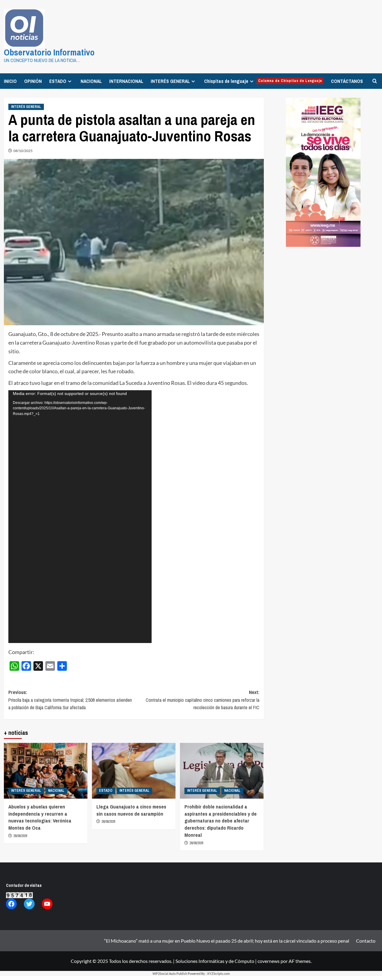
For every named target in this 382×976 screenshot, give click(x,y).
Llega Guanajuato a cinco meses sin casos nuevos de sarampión (131, 810)
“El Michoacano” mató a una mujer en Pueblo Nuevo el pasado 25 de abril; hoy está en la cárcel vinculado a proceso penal (226, 941)
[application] (80, 516)
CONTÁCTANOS (347, 81)
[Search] (374, 81)
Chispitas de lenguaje (263, 81)
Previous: (70, 700)
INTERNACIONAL (126, 81)
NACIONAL (91, 81)
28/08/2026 (20, 836)
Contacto (365, 941)
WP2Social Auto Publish (170, 973)
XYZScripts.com (218, 973)
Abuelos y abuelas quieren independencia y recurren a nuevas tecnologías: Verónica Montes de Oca (39, 817)
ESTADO (57, 81)
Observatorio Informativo (49, 52)
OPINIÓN (33, 81)
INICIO (10, 81)
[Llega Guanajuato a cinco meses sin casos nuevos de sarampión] (133, 771)
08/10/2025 (23, 150)
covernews (269, 961)
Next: (202, 700)
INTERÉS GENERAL (170, 81)
